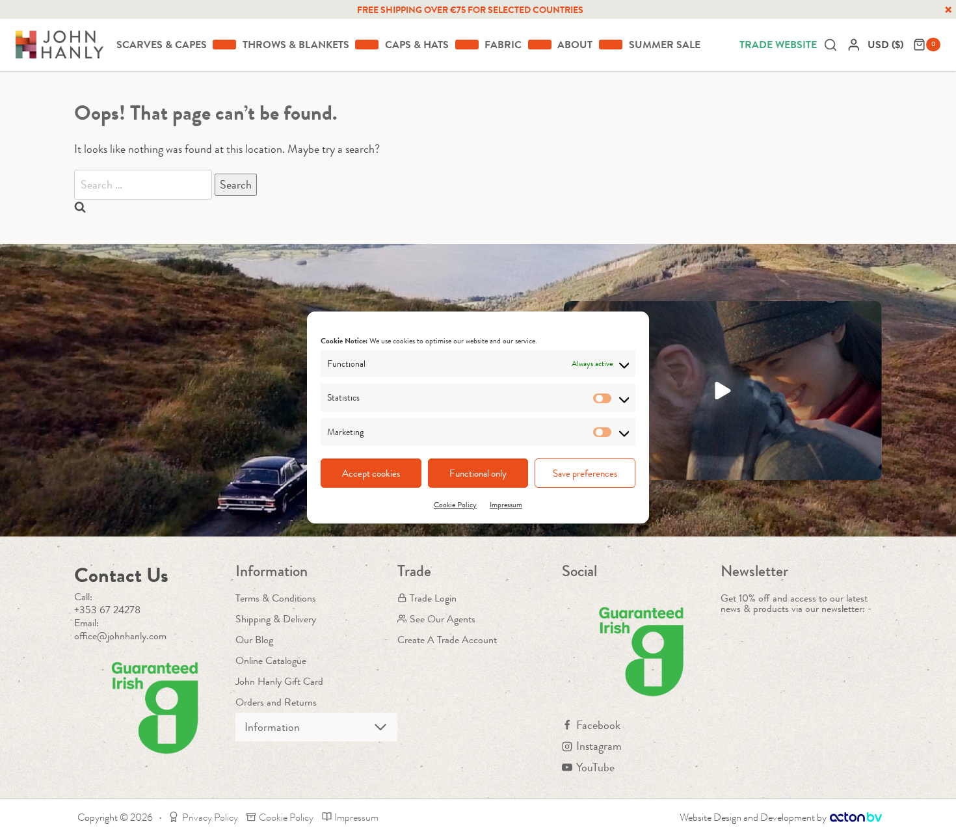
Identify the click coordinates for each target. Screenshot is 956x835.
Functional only (478, 473)
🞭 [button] (948, 9)
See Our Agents (442, 618)
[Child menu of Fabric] (539, 44)
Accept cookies (371, 473)
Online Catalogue (270, 660)
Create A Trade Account (447, 639)
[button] (723, 390)
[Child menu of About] (610, 44)
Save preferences (585, 473)
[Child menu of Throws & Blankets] (366, 44)
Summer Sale (664, 44)
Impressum (506, 504)
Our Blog (254, 639)
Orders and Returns (276, 702)
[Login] (854, 45)
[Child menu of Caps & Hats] (467, 44)
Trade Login (433, 597)
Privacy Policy (210, 817)
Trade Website (778, 44)
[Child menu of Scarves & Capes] (224, 44)
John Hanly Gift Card (279, 681)
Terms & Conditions (275, 597)
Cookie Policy (455, 504)
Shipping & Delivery (275, 618)
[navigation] (887, 44)
